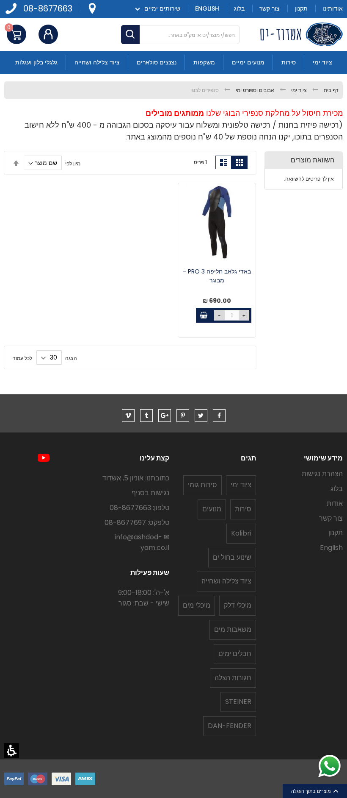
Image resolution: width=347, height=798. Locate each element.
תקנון (335, 533)
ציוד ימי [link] (298, 90)
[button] (11, 750)
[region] (173, 90)
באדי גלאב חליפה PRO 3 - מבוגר (217, 276)
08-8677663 (47, 8)
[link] (92, 8)
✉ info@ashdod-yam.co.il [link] (142, 542)
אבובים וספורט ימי (254, 90)
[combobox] (180, 34)
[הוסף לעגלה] (203, 315)
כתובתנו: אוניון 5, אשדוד (135, 478)
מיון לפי (72, 163)
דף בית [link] (330, 90)
